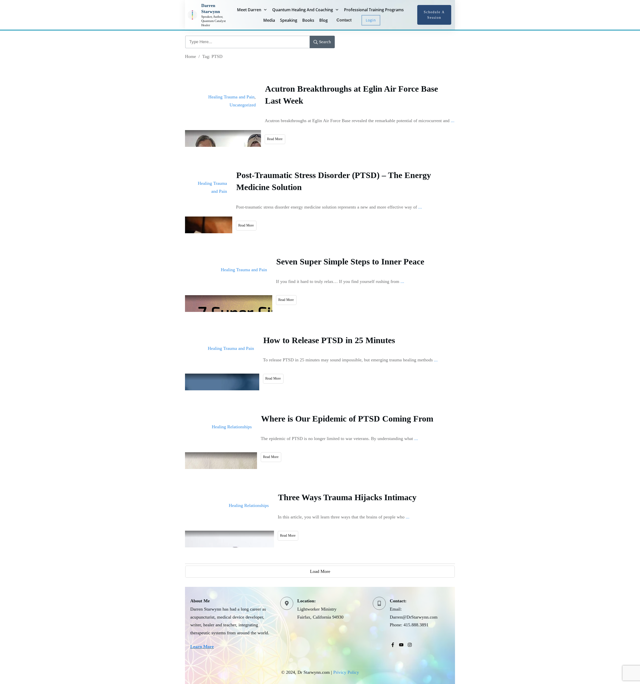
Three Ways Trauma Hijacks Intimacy (347, 497)
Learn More (202, 646)
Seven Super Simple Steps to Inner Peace (350, 261)
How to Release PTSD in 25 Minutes (329, 340)
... (452, 120)
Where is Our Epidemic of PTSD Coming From (347, 418)
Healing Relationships (232, 426)
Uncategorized (243, 104)
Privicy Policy (346, 672)
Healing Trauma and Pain (231, 96)
